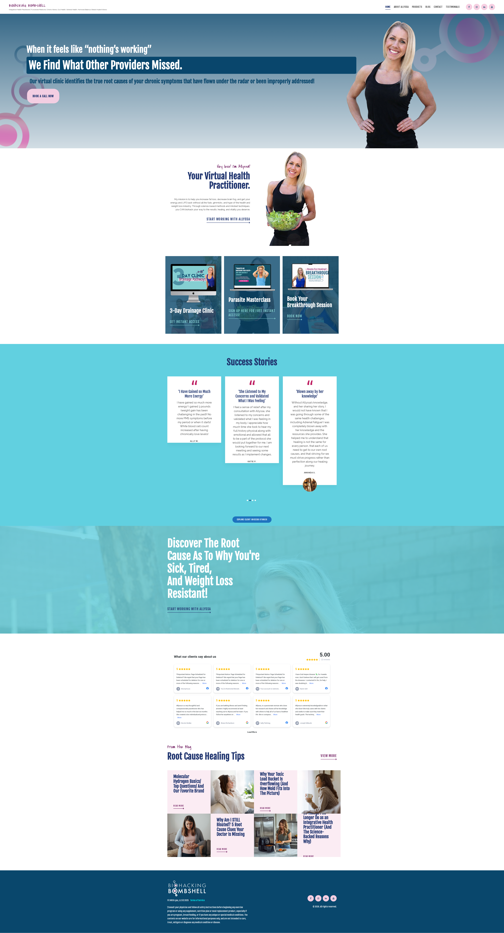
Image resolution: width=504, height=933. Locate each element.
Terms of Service (197, 900)
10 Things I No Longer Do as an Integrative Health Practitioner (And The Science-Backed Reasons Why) (318, 827)
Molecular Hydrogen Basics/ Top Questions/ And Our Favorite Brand (188, 783)
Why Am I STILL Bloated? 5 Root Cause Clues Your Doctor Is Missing (231, 827)
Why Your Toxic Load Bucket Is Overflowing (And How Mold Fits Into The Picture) (275, 784)
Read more (178, 805)
